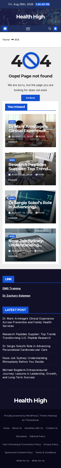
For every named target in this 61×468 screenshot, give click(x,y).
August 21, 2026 (22, 174)
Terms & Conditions (45, 452)
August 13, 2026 (22, 212)
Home (6, 39)
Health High (30, 17)
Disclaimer (21, 436)
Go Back (30, 98)
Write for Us (22, 460)
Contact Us (52, 428)
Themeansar (32, 420)
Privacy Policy (51, 444)
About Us (17, 428)
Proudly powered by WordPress (21, 415)
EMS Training (12, 288)
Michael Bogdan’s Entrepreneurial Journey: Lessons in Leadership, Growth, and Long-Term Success (30, 373)
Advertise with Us (34, 428)
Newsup (52, 415)
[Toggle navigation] (28, 28)
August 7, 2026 (22, 251)
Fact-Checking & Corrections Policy (22, 444)
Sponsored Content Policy (19, 452)
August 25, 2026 (23, 136)
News (12, 122)
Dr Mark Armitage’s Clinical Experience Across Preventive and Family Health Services (28, 322)
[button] (49, 28)
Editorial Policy (37, 436)
